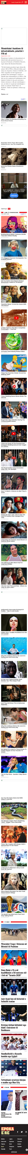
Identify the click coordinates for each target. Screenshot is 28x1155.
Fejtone (3, 1144)
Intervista (3, 1141)
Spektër (19, 1146)
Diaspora (11, 1146)
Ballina (3, 1139)
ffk (9, 209)
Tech (10, 1149)
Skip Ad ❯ (22, 197)
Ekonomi (19, 1139)
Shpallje (3, 1149)
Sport (2, 1146)
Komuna (19, 1141)
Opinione (11, 1141)
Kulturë (19, 1144)
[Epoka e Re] (3, 3)
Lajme (10, 1139)
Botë (10, 1144)
